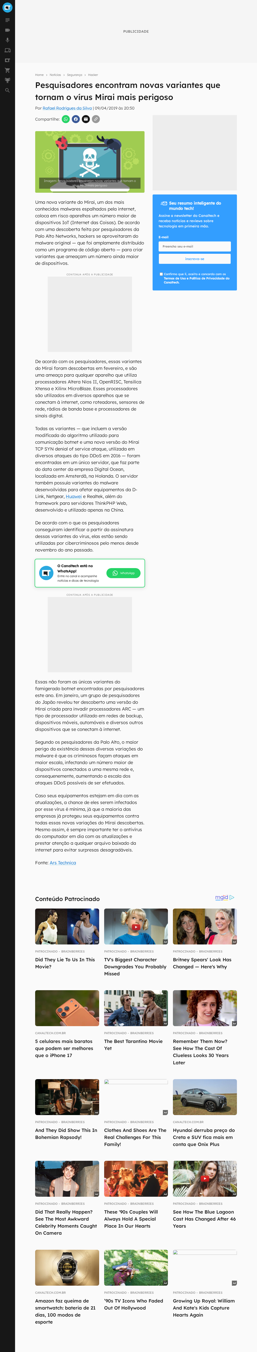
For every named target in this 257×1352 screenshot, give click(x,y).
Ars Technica (63, 863)
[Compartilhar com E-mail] (86, 119)
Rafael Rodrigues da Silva (67, 108)
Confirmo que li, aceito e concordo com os (196, 278)
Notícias (55, 75)
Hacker (93, 75)
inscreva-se (194, 259)
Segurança (74, 75)
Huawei (74, 496)
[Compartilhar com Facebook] (76, 119)
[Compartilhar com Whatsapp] (66, 119)
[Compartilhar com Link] (96, 119)
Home (39, 75)
